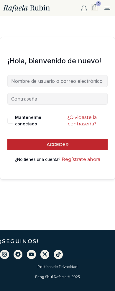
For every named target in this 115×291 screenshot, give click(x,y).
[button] (107, 8)
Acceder (58, 144)
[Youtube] (31, 254)
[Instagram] (4, 254)
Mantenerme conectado (28, 120)
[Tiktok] (58, 254)
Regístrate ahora (81, 159)
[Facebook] (18, 254)
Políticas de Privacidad (57, 266)
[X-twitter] (45, 254)
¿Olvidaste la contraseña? (82, 120)
